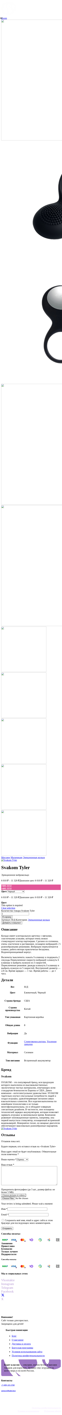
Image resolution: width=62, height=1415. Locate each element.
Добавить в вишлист (11, 923)
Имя (4, 1209)
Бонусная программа (22, 1347)
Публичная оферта (52, 1411)
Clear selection (8, 908)
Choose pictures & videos (13, 1195)
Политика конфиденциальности (28, 1355)
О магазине (17, 1340)
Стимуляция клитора (35, 1041)
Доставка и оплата (21, 1344)
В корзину (6, 917)
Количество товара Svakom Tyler (18, 910)
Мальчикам (16, 857)
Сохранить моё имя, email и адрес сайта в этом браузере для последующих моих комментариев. (27, 1221)
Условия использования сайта (27, 1351)
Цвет (4, 891)
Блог (14, 1336)
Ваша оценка (8, 1159)
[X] (2, 1295)
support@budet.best (8, 1391)
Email (5, 1214)
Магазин (5, 857)
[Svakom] (9, 860)
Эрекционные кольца (34, 857)
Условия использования (28, 1411)
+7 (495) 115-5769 (8, 1385)
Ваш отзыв (7, 1164)
